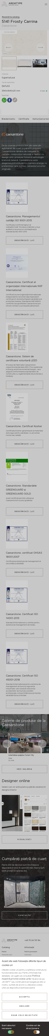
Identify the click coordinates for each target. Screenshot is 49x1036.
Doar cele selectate (24, 1015)
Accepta (24, 997)
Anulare (24, 1006)
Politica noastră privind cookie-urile (21, 977)
